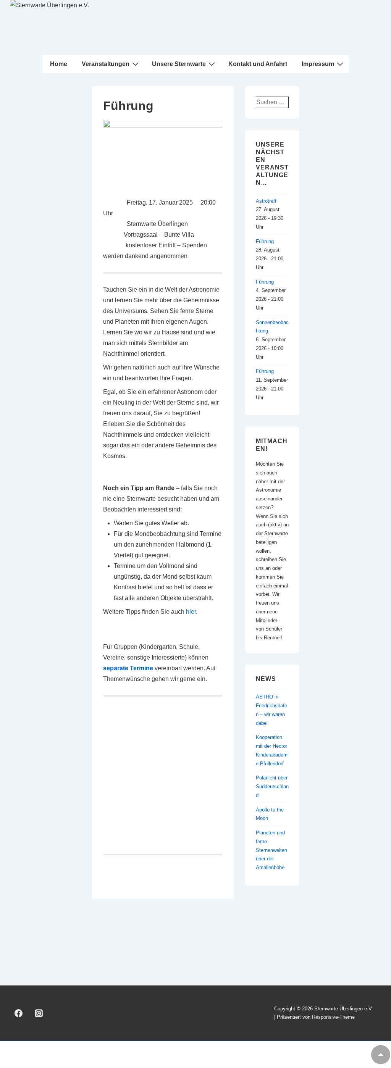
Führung (265, 241)
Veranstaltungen (105, 64)
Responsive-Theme (333, 1017)
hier (191, 611)
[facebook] (18, 1013)
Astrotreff (266, 201)
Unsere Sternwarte (179, 64)
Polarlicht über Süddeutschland (272, 786)
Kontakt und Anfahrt (257, 64)
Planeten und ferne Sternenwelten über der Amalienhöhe (271, 850)
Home (58, 64)
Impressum (318, 64)
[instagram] (39, 1013)
